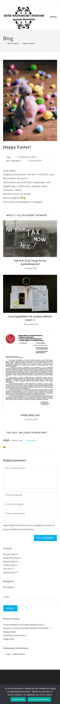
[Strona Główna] (4, 43)
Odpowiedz (31, 440)
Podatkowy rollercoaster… (15, 635)
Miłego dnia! (8, 639)
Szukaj (6, 597)
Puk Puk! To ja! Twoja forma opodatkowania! (30, 262)
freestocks (23, 201)
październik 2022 (10, 557)
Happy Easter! (28, 43)
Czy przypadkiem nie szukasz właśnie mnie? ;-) (30, 318)
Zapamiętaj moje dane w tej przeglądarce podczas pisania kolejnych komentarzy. (29, 527)
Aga (8, 156)
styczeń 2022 (9, 572)
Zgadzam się (18, 699)
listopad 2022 (9, 554)
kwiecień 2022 (9, 561)
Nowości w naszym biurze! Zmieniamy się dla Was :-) (26, 628)
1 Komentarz (35, 160)
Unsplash (37, 201)
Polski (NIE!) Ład (30, 415)
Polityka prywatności (39, 699)
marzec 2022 (8, 565)
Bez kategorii (13, 160)
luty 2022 (7, 568)
